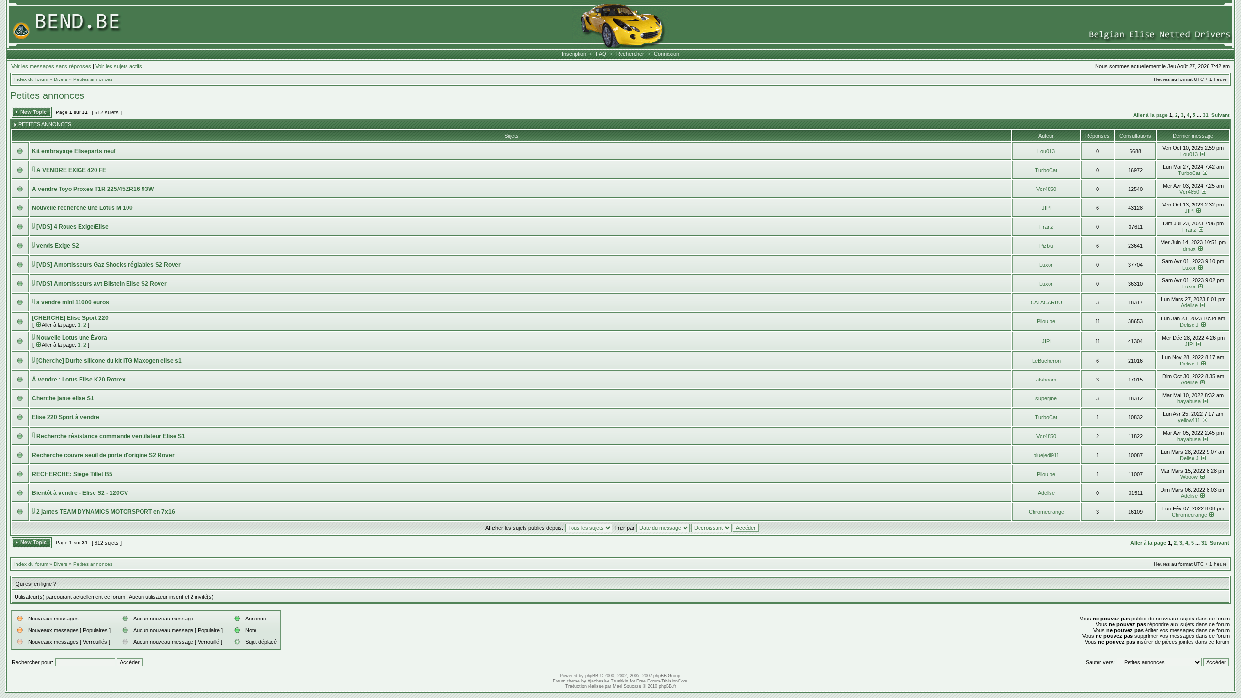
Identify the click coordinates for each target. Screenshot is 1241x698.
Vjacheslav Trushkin (608, 681)
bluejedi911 (1046, 455)
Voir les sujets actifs (118, 66)
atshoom (1046, 379)
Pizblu (1046, 246)
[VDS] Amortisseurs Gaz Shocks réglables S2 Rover (108, 264)
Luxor (1046, 265)
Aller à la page (1150, 115)
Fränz (1046, 227)
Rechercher (630, 54)
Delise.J (1189, 325)
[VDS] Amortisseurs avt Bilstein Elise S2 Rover (101, 283)
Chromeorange (1046, 512)
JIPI (1046, 208)
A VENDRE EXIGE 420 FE (71, 170)
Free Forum (648, 681)
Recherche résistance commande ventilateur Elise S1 (110, 436)
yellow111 (1189, 420)
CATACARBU (1046, 302)
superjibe (1046, 398)
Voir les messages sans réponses (51, 66)
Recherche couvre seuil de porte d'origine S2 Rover (103, 455)
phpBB (591, 675)
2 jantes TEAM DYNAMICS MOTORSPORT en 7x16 (105, 511)
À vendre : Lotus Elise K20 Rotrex (79, 379)
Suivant (1220, 115)
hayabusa (1189, 401)
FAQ (601, 54)
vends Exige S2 (57, 245)
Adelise (1189, 305)
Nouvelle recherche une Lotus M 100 (82, 208)
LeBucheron (1046, 361)
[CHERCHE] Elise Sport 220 (70, 318)
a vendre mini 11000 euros (72, 302)
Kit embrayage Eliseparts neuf (74, 151)
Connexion (666, 54)
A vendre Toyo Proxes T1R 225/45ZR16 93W (93, 189)
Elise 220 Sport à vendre (65, 417)
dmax (1189, 249)
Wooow (1189, 477)
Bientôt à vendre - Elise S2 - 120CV (80, 493)
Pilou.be (1046, 321)
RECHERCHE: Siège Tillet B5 (72, 474)
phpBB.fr (667, 686)
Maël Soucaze (627, 686)
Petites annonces (92, 79)
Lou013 (1046, 151)
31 (1206, 115)
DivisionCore (674, 681)
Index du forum (31, 79)
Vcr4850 (1046, 189)
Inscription (574, 54)
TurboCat (1046, 170)
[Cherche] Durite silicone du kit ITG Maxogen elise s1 (109, 360)
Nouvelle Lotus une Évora (71, 337)
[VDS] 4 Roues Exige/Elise (72, 226)
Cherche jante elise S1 (63, 398)
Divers (60, 79)
